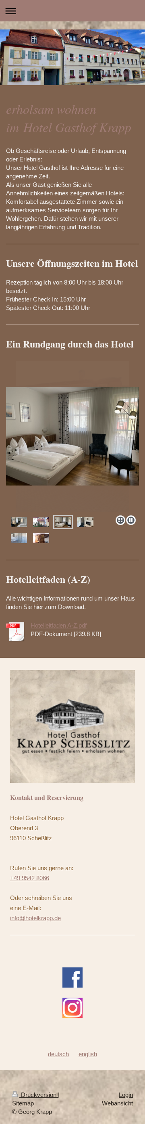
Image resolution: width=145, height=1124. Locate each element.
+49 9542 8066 (29, 878)
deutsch (58, 1054)
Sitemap (23, 1103)
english (88, 1054)
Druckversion (38, 1094)
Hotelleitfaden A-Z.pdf (59, 625)
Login (126, 1094)
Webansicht (117, 1103)
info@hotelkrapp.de (35, 918)
